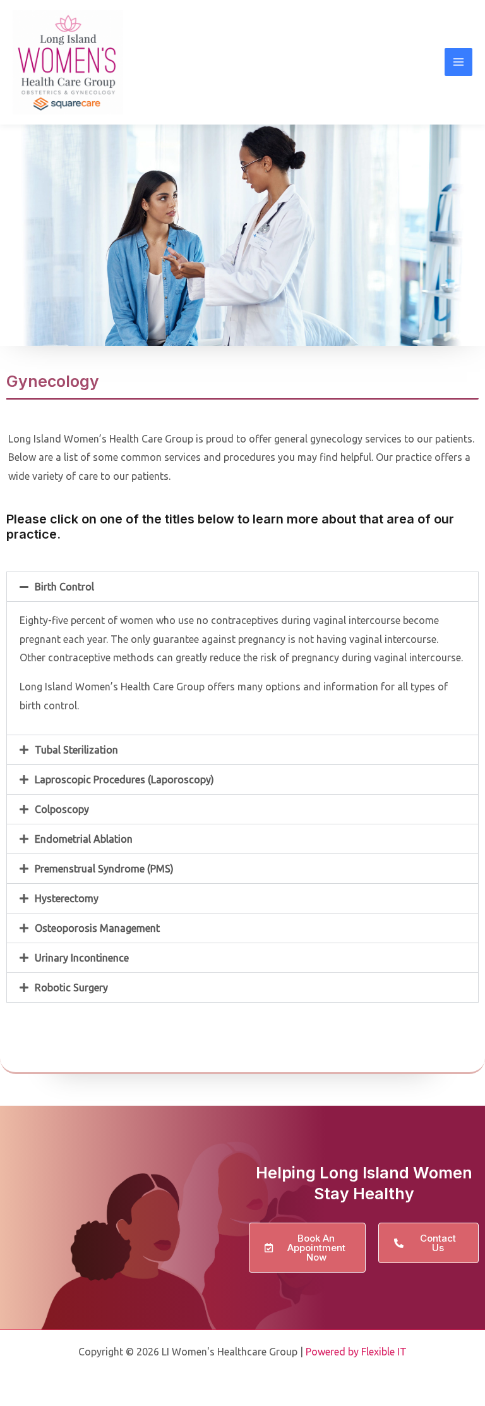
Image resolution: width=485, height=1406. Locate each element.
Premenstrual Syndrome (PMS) (104, 868)
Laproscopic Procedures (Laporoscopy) (124, 779)
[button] (242, 586)
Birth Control (64, 586)
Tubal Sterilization (76, 749)
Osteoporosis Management (97, 928)
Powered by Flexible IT (356, 1351)
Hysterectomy (67, 898)
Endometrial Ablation (84, 839)
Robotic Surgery (71, 987)
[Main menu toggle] (458, 62)
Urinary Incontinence (82, 957)
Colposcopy (62, 809)
